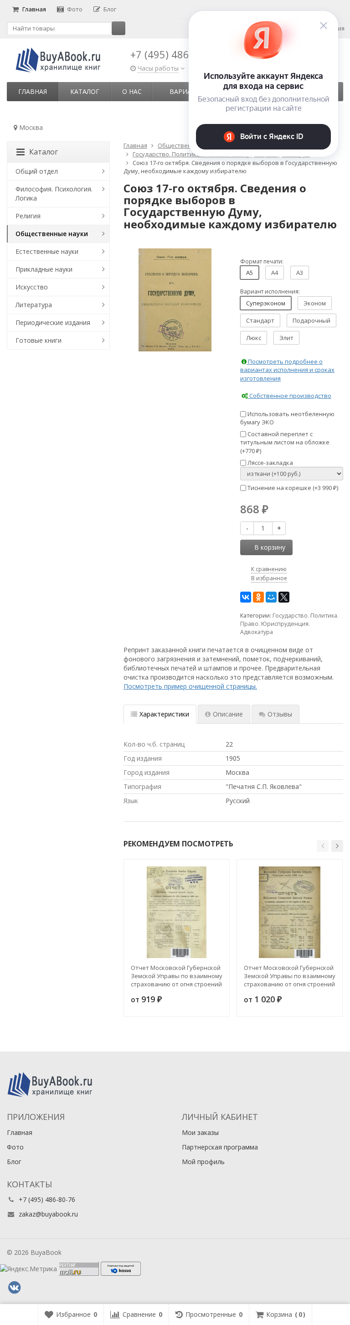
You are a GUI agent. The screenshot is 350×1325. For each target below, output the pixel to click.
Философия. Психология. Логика (54, 193)
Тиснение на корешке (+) (292, 488)
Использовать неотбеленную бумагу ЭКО (287, 418)
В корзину (269, 547)
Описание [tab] (228, 714)
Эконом (315, 303)
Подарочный (311, 320)
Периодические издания (52, 322)
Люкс (253, 338)
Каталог (84, 91)
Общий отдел (36, 171)
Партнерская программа (220, 1147)
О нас (132, 91)
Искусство (31, 287)
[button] (323, 846)
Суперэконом (265, 303)
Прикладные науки (43, 269)
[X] (283, 597)
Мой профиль (203, 1161)
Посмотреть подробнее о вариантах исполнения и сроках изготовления (287, 369)
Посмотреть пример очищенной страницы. (190, 686)
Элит (286, 338)
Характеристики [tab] (164, 714)
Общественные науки (51, 233)
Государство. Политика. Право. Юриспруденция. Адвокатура (289, 624)
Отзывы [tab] (280, 714)
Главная (34, 9)
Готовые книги (38, 340)
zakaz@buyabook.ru (48, 1214)
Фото (74, 9)
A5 (249, 272)
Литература (33, 304)
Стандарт (260, 320)
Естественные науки (46, 251)
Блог (109, 9)
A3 (299, 272)
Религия (28, 215)
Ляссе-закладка (269, 463)
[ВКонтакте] (245, 597)
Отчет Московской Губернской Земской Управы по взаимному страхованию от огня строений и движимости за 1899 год (176, 976)
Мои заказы (200, 1132)
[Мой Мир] (271, 597)
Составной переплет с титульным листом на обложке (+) (284, 442)
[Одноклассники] (258, 597)
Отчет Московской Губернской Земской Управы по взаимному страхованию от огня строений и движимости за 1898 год (289, 976)
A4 (274, 272)
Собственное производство (289, 396)
